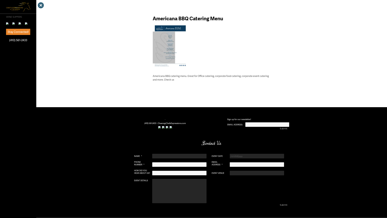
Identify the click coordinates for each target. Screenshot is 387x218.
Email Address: (235, 124)
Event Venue (218, 173)
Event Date (217, 156)
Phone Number (139, 163)
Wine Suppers (14, 16)
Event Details (141, 180)
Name (138, 156)
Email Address (217, 163)
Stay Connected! (18, 32)
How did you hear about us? (142, 171)
